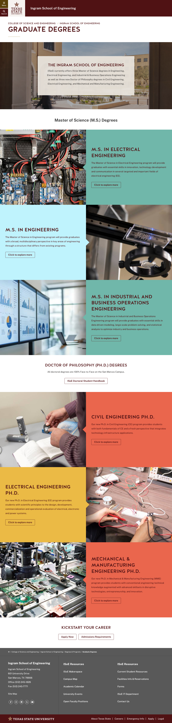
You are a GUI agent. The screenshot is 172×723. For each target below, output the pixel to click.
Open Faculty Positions (75, 701)
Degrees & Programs (73, 652)
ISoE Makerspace (72, 671)
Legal (161, 718)
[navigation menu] (4, 4)
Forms (120, 686)
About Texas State (101, 718)
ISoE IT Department (128, 694)
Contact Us (123, 701)
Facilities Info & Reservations (133, 679)
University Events (72, 694)
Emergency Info (135, 718)
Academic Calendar (73, 686)
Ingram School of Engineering (53, 8)
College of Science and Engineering (31, 23)
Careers (119, 718)
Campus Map (70, 679)
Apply (151, 718)
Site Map (12, 694)
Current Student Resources (132, 671)
